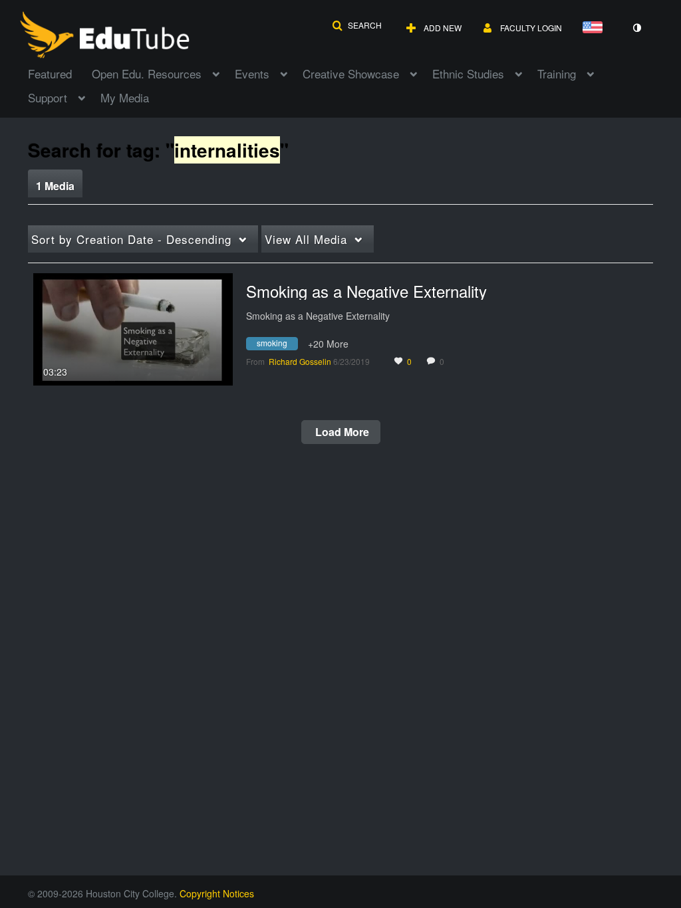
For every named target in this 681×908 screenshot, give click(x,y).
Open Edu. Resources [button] (147, 73)
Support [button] (47, 97)
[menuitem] (60, 72)
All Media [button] (306, 239)
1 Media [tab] (55, 185)
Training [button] (556, 73)
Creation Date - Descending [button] (131, 239)
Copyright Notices (217, 893)
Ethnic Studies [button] (468, 73)
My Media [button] (124, 97)
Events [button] (252, 73)
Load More (341, 431)
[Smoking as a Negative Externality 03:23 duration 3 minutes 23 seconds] (133, 327)
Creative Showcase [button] (351, 73)
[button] (356, 25)
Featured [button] (50, 73)
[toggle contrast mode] (636, 28)
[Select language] (595, 28)
